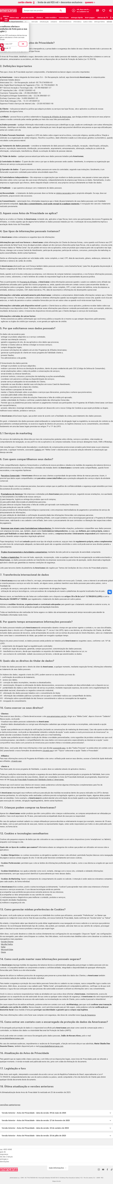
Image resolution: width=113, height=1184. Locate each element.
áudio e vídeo (87, 22)
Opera (3, 952)
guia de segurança (4, 1153)
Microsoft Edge (7, 950)
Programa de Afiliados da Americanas (56, 117)
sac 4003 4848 (6, 1149)
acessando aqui (59, 748)
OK (23, 44)
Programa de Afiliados (28, 282)
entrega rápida (77, 17)
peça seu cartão (27, 17)
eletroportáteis (99, 22)
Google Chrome (7, 942)
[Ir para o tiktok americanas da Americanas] (111, 1169)
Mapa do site (56, 1181)
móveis (109, 22)
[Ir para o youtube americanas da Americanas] (103, 1169)
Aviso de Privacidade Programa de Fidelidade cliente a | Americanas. (37, 780)
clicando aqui (47, 751)
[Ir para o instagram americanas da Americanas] (98, 1169)
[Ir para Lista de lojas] (97, 10)
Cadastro (37, 450)
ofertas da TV (102, 17)
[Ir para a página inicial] (9, 1169)
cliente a (39, 17)
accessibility (2, 49)
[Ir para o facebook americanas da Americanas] (107, 1169)
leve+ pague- (90, 17)
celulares (54, 22)
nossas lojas (64, 17)
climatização (44, 22)
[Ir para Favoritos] (103, 10)
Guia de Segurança (88, 1015)
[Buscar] (61, 10)
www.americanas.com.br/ (57, 716)
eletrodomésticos (65, 22)
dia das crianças (6, 1157)
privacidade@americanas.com (12, 1038)
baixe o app (14, 17)
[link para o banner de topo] (56, 4)
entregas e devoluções (4, 1160)
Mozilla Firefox (7, 944)
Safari (3, 947)
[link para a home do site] (8, 10)
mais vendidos (51, 17)
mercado (35, 22)
